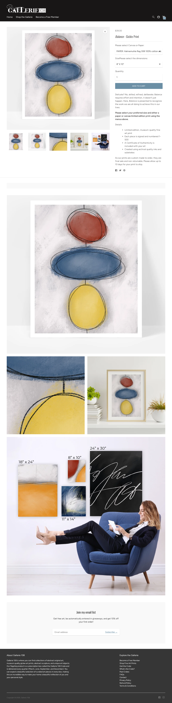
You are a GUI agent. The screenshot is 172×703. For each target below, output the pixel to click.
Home (10, 17)
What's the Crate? (127, 669)
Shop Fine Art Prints (128, 663)
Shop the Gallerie (24, 17)
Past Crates (124, 672)
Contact (123, 677)
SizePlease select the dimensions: (131, 58)
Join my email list (86, 612)
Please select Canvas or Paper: (129, 45)
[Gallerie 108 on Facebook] (159, 697)
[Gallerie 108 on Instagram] (163, 697)
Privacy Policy (125, 680)
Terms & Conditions (128, 686)
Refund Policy (125, 683)
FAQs (122, 674)
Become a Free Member (47, 17)
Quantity (119, 71)
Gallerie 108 (25, 698)
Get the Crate (125, 666)
